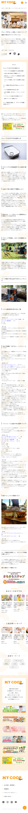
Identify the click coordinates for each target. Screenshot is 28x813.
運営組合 (6, 789)
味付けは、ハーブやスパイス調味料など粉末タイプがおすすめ (14, 76)
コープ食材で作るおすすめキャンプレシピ (13, 86)
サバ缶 (2, 457)
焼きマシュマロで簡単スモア (10, 98)
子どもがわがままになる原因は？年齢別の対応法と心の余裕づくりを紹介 (19, 605)
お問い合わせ (7, 796)
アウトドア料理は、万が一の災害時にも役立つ (14, 80)
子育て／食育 (8, 8)
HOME (2, 8)
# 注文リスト (14, 667)
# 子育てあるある (18, 660)
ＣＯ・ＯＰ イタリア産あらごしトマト (10, 366)
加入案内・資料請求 (9, 785)
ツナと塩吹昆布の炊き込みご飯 (11, 89)
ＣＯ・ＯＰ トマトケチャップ (8, 364)
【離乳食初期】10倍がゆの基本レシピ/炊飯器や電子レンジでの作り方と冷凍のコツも (19, 637)
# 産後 (22, 664)
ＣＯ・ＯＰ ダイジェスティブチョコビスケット (12, 533)
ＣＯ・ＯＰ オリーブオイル (7, 367)
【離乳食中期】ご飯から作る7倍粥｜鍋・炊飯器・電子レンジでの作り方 (6, 637)
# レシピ (8, 660)
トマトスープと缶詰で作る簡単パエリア (13, 96)
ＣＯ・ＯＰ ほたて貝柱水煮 (7, 439)
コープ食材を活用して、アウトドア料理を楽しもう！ (13, 103)
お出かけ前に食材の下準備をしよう (12, 73)
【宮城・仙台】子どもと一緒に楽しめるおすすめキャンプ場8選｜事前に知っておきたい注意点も (6, 605)
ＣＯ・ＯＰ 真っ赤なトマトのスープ (9, 436)
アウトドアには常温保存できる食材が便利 (13, 71)
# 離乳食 (6, 664)
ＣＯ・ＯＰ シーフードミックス (8, 438)
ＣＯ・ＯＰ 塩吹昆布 (6, 320)
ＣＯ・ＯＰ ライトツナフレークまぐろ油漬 (11, 319)
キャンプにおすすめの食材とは (11, 68)
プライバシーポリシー (10, 792)
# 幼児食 (14, 664)
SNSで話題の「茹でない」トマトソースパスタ (14, 92)
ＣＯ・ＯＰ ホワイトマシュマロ (8, 536)
